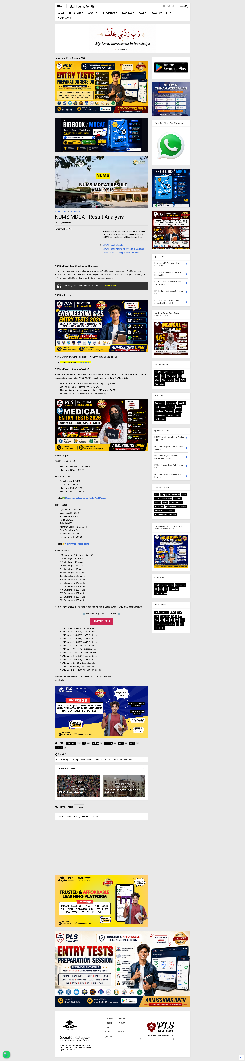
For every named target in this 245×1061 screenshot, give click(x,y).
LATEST (60, 13)
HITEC (157, 628)
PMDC (174, 616)
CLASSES (92, 13)
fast (156, 620)
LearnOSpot (121, 1019)
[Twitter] (168, 6)
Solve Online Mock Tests (77, 544)
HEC (172, 620)
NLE (156, 384)
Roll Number (160, 419)
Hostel (177, 415)
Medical (165, 585)
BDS (172, 585)
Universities (165, 616)
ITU (181, 624)
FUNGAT (170, 380)
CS (156, 589)
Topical (158, 503)
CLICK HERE (84, 362)
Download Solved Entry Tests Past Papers (85, 498)
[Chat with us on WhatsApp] (6, 1054)
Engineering (180, 585)
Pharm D (158, 593)
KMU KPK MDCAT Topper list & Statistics (120, 253)
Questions (182, 507)
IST (163, 628)
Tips (156, 495)
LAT (177, 380)
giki (167, 620)
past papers (165, 495)
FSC (181, 372)
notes (171, 503)
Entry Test (174, 372)
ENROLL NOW (65, 18)
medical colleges (161, 612)
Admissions (75, 211)
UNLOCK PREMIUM (63, 229)
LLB (166, 589)
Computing (173, 589)
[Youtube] (164, 6)
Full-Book (177, 499)
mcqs (184, 495)
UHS (156, 616)
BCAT (157, 380)
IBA (176, 620)
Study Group (160, 511)
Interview (172, 515)
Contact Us (109, 1032)
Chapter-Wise (166, 499)
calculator (159, 411)
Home (57, 211)
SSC (163, 380)
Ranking (171, 407)
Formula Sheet (161, 515)
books (165, 503)
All (65, 211)
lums (182, 620)
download (176, 495)
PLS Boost (109, 1019)
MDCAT (158, 372)
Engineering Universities (164, 624)
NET (163, 376)
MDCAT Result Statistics (113, 245)
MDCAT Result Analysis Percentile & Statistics (123, 249)
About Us (121, 1032)
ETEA (174, 376)
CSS (161, 589)
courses (178, 411)
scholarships (160, 415)
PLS (168, 13)
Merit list (182, 403)
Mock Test (159, 507)
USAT (162, 384)
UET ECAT (121, 1023)
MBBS (157, 585)
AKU (168, 376)
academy (170, 511)
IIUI (177, 624)
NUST (179, 612)
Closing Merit (171, 403)
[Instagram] (173, 6)
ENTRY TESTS (75, 13)
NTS (180, 376)
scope (178, 407)
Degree (170, 415)
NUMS (165, 372)
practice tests (170, 507)
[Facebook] (177, 6)
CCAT (183, 380)
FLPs (157, 499)
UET (180, 616)
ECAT (157, 376)
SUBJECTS (155, 13)
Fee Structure (160, 407)
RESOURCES (127, 13)
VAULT (141, 13)
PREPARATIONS (108, 13)
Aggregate (169, 411)
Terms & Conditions (109, 1037)
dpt (165, 593)
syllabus (179, 503)
